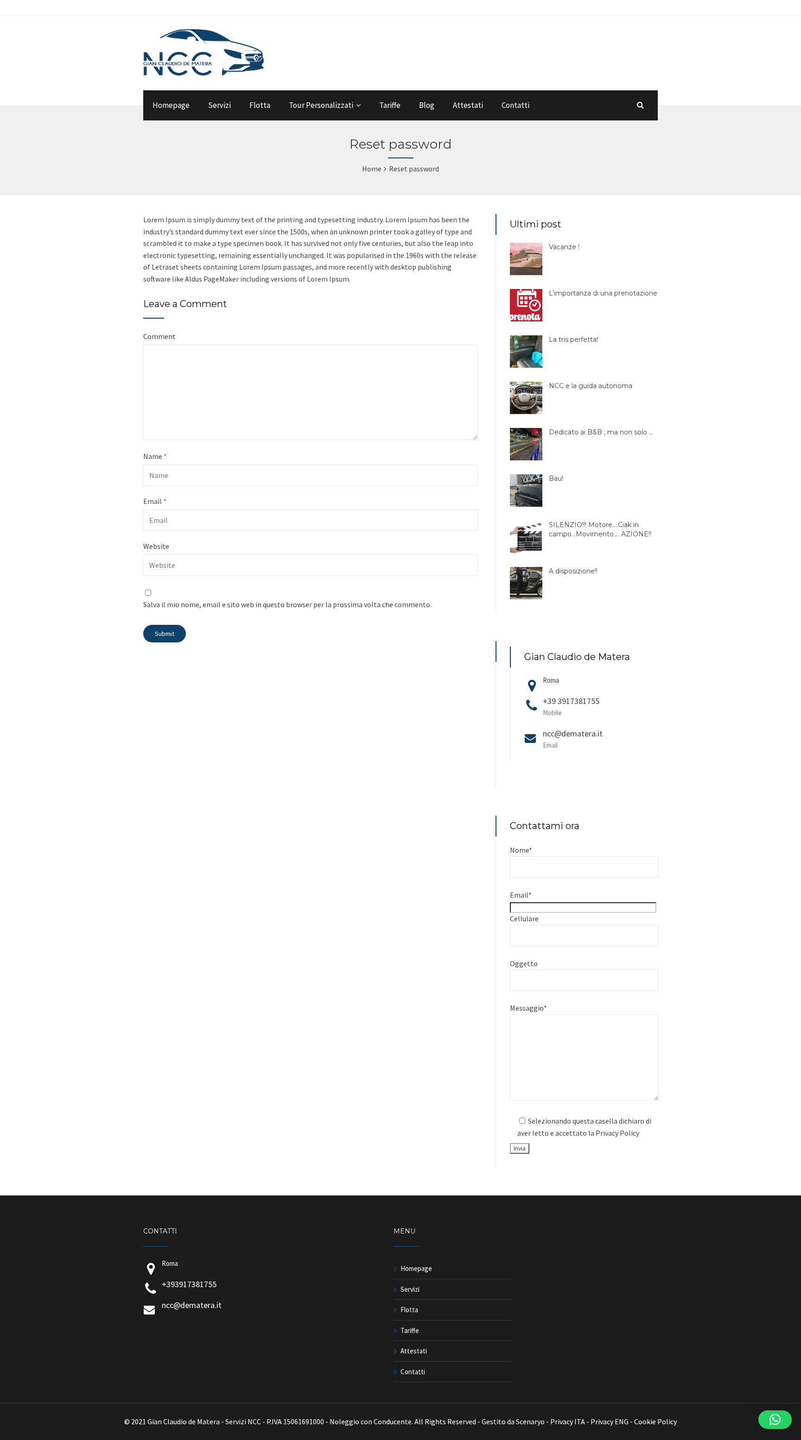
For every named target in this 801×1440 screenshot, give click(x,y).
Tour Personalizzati (321, 105)
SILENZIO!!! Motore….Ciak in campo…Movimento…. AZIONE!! (600, 529)
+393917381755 (189, 1284)
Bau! (556, 478)
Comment (159, 336)
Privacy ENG (610, 1421)
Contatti (515, 105)
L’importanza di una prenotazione (603, 293)
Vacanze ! (564, 247)
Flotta (259, 105)
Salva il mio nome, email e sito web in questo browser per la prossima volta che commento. (287, 604)
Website (156, 546)
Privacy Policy (617, 1133)
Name (155, 456)
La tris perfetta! (573, 339)
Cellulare (524, 918)
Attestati (468, 105)
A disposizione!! (573, 571)
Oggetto (524, 963)
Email (154, 501)
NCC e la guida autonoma (590, 386)
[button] (775, 1419)
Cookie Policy (655, 1421)
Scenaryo (530, 1421)
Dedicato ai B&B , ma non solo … (601, 432)
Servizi (219, 105)
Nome (521, 850)
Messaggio (528, 1007)
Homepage (171, 105)
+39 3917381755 (571, 706)
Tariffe (389, 105)
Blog (426, 105)
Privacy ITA (567, 1421)
